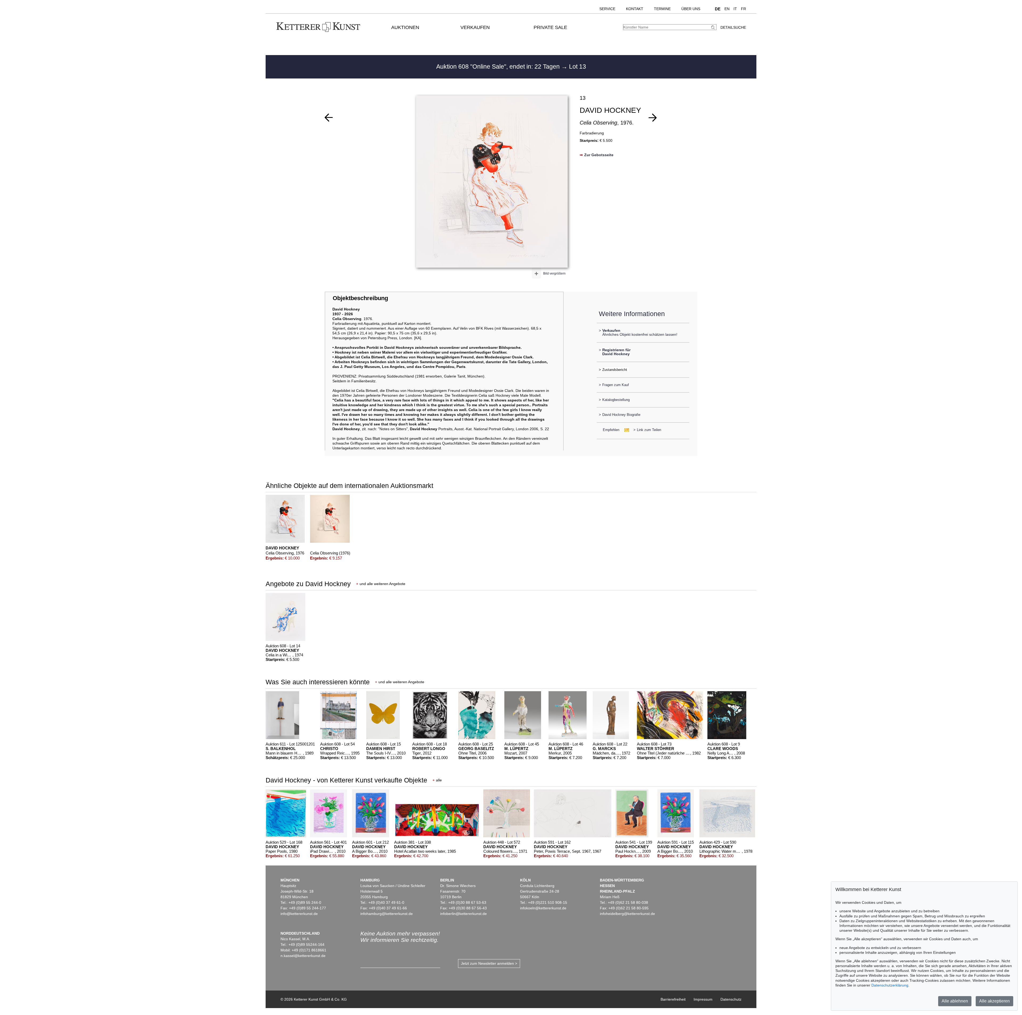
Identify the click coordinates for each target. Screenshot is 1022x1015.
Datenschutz (730, 999)
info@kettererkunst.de (299, 914)
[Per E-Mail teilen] (625, 430)
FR (743, 9)
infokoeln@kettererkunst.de (543, 908)
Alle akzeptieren (994, 1001)
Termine (662, 9)
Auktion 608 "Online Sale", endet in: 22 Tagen (498, 66)
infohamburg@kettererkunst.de (386, 914)
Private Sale (550, 27)
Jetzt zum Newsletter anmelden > (489, 963)
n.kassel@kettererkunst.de (303, 956)
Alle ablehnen (955, 1001)
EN (727, 9)
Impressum (703, 999)
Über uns (690, 9)
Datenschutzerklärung (889, 985)
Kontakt (634, 9)
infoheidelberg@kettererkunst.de (627, 914)
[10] (653, 118)
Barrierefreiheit (673, 999)
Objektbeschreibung (360, 298)
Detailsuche (733, 27)
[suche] (713, 27)
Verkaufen (475, 27)
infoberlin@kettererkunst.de (463, 914)
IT (735, 9)
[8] (329, 118)
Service (607, 9)
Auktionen (405, 27)
